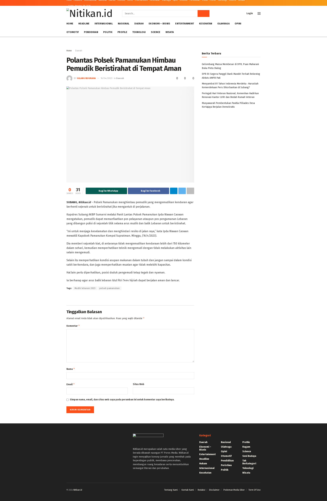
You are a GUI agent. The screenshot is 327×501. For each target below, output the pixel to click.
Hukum (203, 463)
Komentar (73, 325)
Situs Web (138, 384)
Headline (83, 23)
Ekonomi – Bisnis (159, 23)
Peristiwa (226, 465)
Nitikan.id (77, 490)
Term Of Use (254, 490)
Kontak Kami (187, 490)
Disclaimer (214, 490)
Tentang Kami (171, 490)
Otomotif (72, 32)
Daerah (139, 23)
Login (249, 13)
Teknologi (139, 32)
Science (155, 32)
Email (70, 384)
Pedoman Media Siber (234, 490)
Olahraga (223, 23)
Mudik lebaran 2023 (85, 288)
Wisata (170, 32)
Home (69, 23)
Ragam (246, 446)
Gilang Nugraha (86, 78)
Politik (107, 32)
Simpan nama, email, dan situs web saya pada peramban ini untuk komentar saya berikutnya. (122, 399)
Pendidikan (91, 32)
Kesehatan (205, 23)
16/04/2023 (106, 78)
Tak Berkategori (249, 462)
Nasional (123, 23)
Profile (122, 32)
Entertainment (184, 23)
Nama (70, 369)
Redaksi (201, 490)
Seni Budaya (249, 456)
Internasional (104, 23)
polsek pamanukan (109, 288)
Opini (238, 23)
